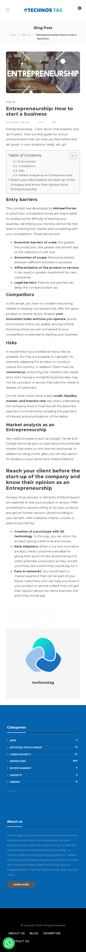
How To (10, 101)
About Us (16, 933)
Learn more (21, 884)
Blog (34, 933)
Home (13, 34)
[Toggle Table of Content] (71, 155)
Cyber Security (43, 754)
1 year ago (24, 122)
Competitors (26, 166)
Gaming (43, 781)
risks (21, 170)
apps (43, 740)
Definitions (43, 761)
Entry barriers (27, 161)
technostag (12, 122)
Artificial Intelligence (43, 747)
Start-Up (26, 34)
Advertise (51, 933)
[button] (9, 943)
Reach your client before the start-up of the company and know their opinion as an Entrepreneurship (43, 184)
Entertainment (43, 768)
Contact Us (18, 941)
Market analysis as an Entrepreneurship (46, 175)
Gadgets (43, 774)
